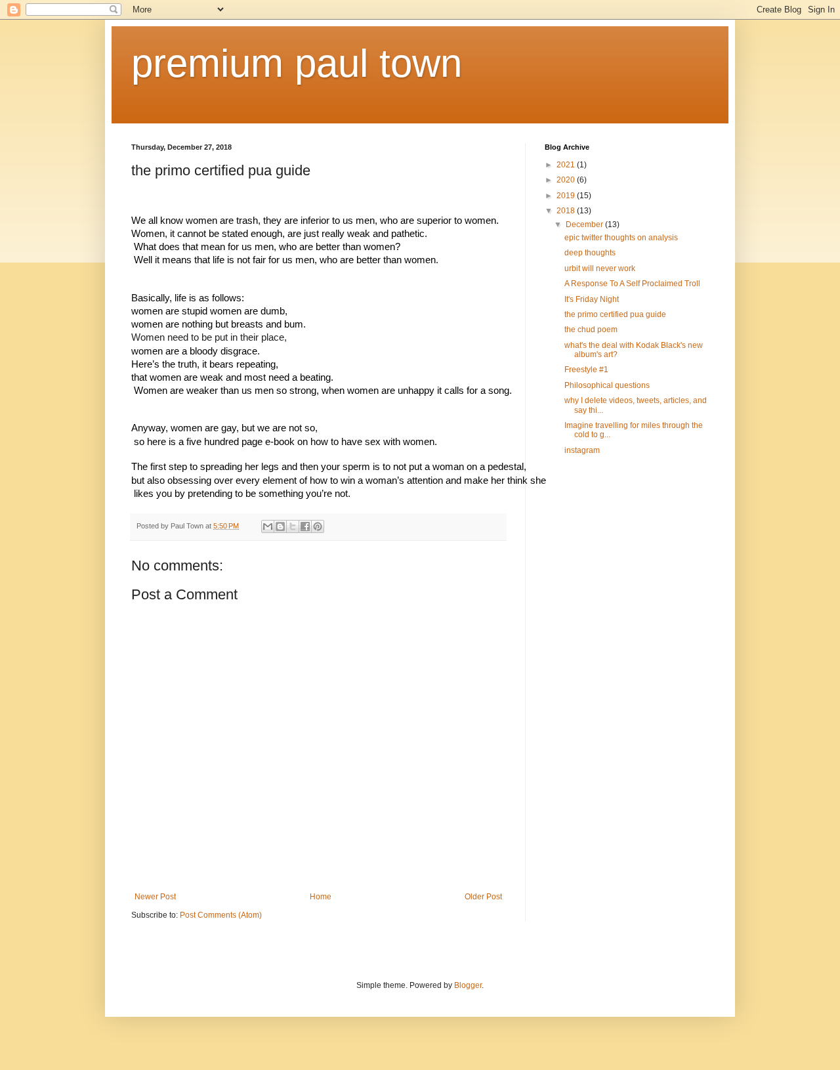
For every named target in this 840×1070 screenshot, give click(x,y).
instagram (582, 450)
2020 (566, 179)
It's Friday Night (591, 299)
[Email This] (267, 526)
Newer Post (155, 896)
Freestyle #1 (586, 369)
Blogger (468, 985)
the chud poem (591, 329)
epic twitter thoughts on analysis (621, 237)
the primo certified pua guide (615, 314)
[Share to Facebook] (305, 526)
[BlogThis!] (280, 526)
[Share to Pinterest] (317, 526)
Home (320, 896)
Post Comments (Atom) (221, 915)
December (585, 224)
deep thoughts (590, 252)
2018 (566, 210)
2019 (566, 195)
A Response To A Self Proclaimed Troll (632, 283)
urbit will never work (599, 268)
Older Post (483, 896)
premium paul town (296, 63)
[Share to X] (292, 526)
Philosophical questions (607, 385)
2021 (566, 164)
